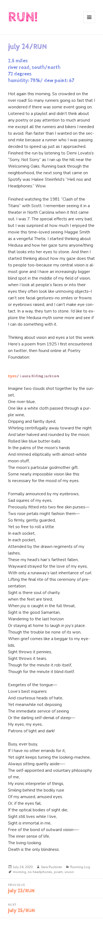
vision (69, 872)
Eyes (12, 376)
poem (58, 872)
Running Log (80, 867)
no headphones (40, 872)
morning (19, 872)
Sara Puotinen (51, 867)
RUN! (23, 17)
